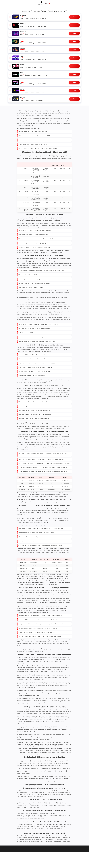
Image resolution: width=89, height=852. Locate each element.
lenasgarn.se (44, 848)
